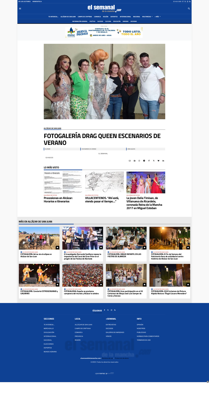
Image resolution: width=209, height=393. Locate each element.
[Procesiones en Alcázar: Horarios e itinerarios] (63, 182)
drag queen (131, 149)
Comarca (79, 332)
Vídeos (108, 336)
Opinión (140, 325)
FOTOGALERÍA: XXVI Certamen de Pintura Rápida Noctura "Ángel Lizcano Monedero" (169, 292)
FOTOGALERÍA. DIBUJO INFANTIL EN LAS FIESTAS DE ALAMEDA (124, 255)
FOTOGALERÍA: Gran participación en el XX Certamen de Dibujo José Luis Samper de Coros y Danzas (125, 293)
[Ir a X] (185, 1)
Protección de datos (122, 358)
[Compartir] (139, 161)
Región (78, 340)
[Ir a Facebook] (182, 1)
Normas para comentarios (148, 336)
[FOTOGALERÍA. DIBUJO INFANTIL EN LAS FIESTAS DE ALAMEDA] (126, 238)
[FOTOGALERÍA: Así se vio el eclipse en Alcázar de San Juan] (39, 238)
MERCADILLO (49, 328)
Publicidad (141, 332)
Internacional (50, 336)
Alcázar (47, 149)
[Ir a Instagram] (187, 1)
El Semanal (103, 153)
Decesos (109, 328)
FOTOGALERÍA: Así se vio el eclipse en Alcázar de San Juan (36, 255)
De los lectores (24, 1)
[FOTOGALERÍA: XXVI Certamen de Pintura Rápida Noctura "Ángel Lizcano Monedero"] (169, 275)
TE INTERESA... (49, 325)
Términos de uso (144, 340)
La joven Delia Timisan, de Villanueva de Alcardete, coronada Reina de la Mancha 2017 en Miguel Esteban (144, 203)
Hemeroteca (37, 1)
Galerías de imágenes (115, 332)
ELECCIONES (48, 344)
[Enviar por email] (130, 161)
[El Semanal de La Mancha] (104, 8)
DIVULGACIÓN (49, 332)
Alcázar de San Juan (52, 128)
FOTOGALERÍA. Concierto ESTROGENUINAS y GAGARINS (39, 292)
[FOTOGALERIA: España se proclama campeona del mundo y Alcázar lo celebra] (82, 275)
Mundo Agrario (50, 352)
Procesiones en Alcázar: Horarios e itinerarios (58, 200)
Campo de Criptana (83, 328)
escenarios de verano (89, 149)
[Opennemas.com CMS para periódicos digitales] (104, 373)
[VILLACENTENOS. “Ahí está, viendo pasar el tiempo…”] (104, 182)
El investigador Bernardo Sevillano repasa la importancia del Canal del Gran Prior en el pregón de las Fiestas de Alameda (82, 256)
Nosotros (141, 328)
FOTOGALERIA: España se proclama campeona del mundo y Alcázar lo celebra (81, 292)
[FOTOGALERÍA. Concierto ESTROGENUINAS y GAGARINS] (39, 275)
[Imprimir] (135, 161)
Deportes (48, 348)
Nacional (48, 340)
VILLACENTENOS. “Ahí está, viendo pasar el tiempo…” (102, 200)
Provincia (79, 336)
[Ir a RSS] (189, 1)
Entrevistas (111, 325)
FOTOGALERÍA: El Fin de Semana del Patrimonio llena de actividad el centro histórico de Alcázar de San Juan (167, 256)
